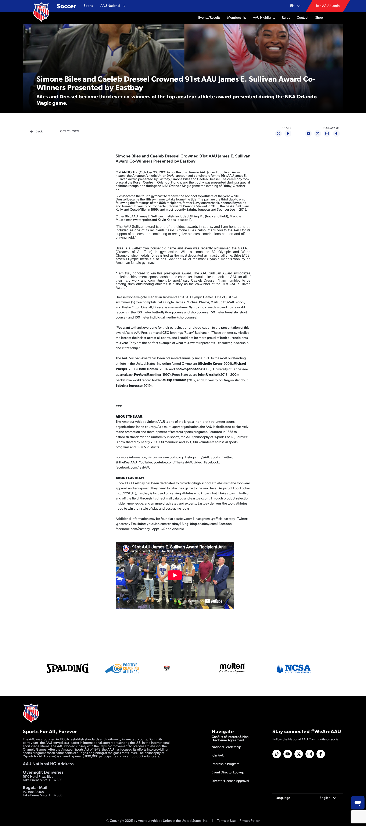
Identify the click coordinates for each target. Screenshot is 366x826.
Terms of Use (226, 821)
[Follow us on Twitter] (298, 754)
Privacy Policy (250, 821)
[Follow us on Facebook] (320, 754)
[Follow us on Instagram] (309, 754)
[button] (88, 6)
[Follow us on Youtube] (287, 754)
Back (39, 131)
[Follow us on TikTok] (276, 754)
